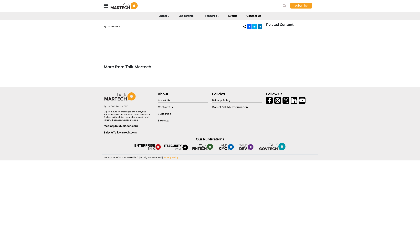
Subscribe (301, 5)
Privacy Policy (171, 157)
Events (232, 15)
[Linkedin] (260, 26)
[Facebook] (249, 26)
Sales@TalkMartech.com (120, 132)
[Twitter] (254, 26)
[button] (303, 6)
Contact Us (253, 15)
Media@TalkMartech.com (121, 126)
